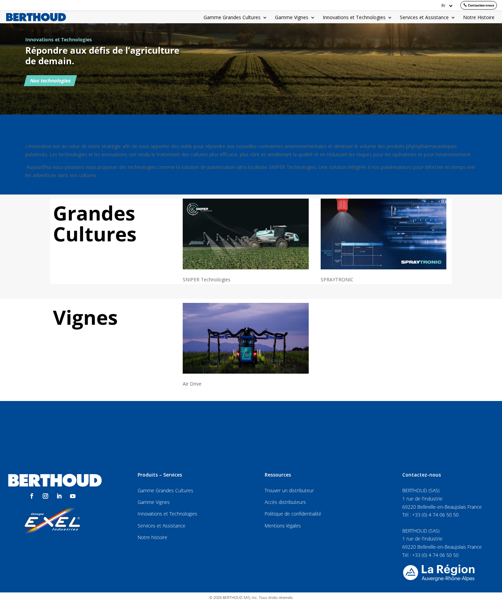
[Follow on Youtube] (72, 496)
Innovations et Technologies (354, 18)
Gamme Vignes (291, 18)
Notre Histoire (478, 18)
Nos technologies (50, 80)
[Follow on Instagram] (45, 496)
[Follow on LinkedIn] (59, 496)
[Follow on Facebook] (31, 496)
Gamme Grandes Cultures (232, 18)
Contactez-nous (481, 5)
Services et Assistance (424, 18)
